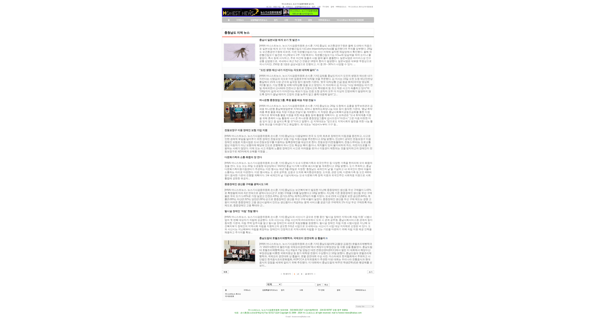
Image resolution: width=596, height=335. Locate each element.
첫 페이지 (287, 274)
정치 (282, 290)
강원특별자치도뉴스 (270, 290)
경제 (338, 290)
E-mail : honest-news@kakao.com (298, 316)
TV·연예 (321, 290)
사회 (301, 290)
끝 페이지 (309, 274)
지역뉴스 (247, 290)
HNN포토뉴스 (360, 290)
